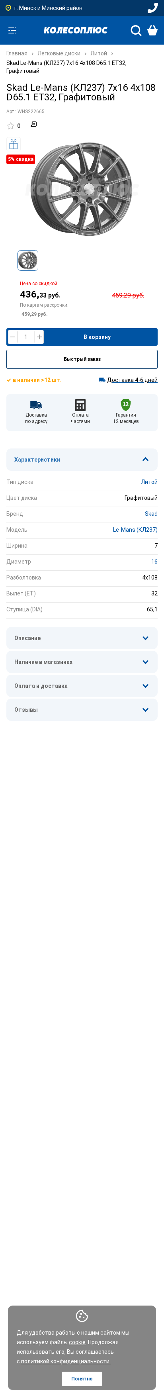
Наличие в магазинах (43, 662)
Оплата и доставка (41, 686)
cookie (77, 1342)
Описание (27, 638)
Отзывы (26, 710)
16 (154, 561)
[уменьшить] (13, 337)
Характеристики (37, 459)
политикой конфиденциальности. (66, 1361)
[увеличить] (39, 337)
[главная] (75, 30)
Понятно (82, 1379)
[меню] (12, 30)
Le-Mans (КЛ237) (135, 530)
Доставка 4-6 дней (132, 380)
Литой (149, 482)
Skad (151, 514)
